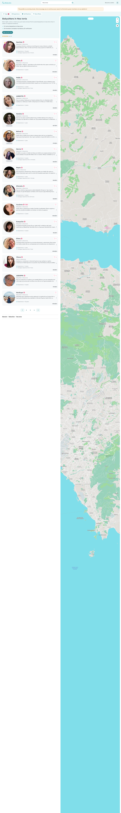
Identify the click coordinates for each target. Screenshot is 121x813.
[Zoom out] (117, 21)
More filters (37, 14)
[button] (90, 494)
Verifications (27, 14)
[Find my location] (117, 25)
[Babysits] (6, 2)
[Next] (38, 310)
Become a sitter (109, 2)
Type (6, 14)
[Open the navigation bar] (117, 2)
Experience (16, 14)
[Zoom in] (117, 19)
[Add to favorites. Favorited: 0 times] (55, 61)
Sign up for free (7, 32)
